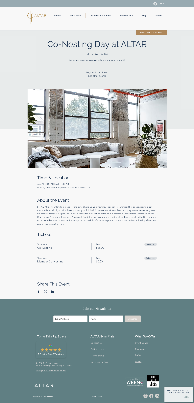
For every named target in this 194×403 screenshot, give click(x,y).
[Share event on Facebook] (38, 291)
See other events (97, 76)
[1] (145, 396)
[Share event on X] (45, 291)
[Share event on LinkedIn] (52, 291)
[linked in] (157, 396)
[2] (151, 396)
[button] (57, 15)
